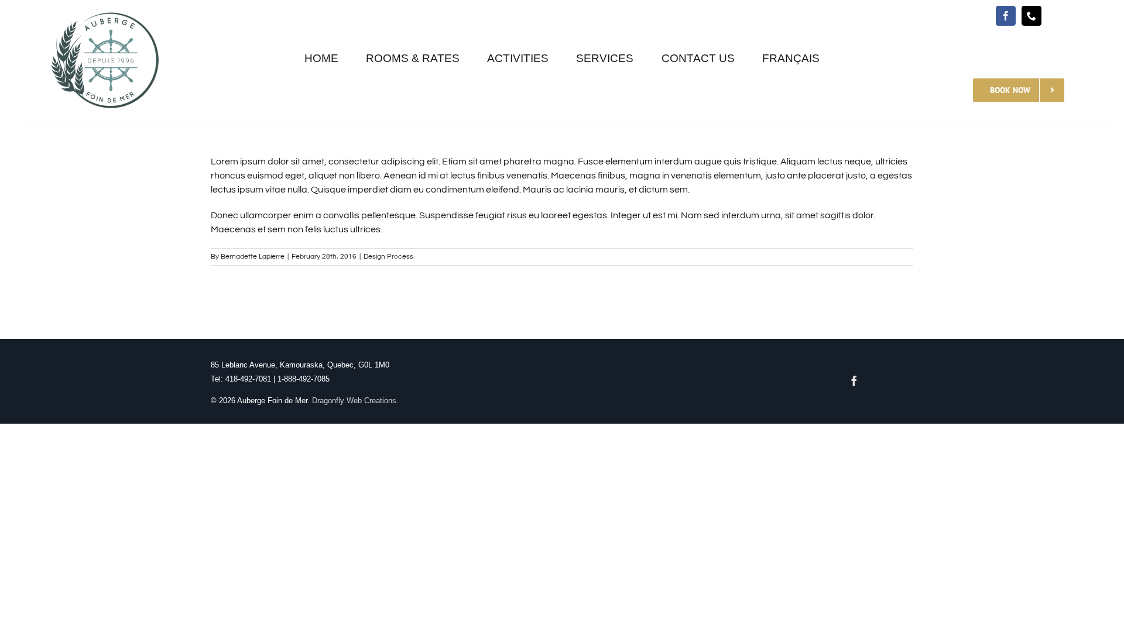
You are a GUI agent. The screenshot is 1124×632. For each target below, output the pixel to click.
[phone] (1031, 16)
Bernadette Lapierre (253, 256)
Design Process (388, 256)
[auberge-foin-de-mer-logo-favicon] (105, 10)
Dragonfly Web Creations (354, 400)
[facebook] (1006, 16)
